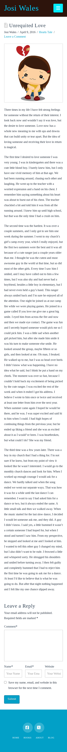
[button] (58, 8)
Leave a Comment (15, 36)
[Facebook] (28, 728)
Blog (51, 738)
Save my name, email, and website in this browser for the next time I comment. (32, 685)
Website (49, 666)
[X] (39, 728)
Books (27, 738)
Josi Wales (21, 8)
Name (8, 666)
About (40, 738)
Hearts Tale (45, 32)
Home (15, 738)
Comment (10, 626)
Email (29, 666)
